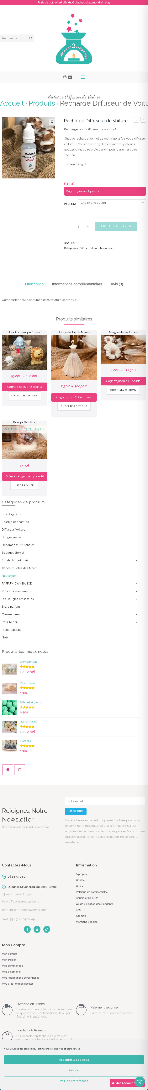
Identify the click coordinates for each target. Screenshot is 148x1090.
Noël (5, 637)
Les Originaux (11, 514)
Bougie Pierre (11, 537)
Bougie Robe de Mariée (74, 332)
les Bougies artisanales (18, 599)
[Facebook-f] (27, 929)
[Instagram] (19, 769)
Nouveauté (106, 248)
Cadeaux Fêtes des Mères (20, 568)
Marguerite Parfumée (123, 332)
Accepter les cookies (74, 1059)
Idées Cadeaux (12, 629)
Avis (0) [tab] (117, 284)
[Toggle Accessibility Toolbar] (139, 1081)
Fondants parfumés (15, 560)
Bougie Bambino (24, 422)
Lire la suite (25, 485)
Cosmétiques (11, 614)
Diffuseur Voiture (89, 248)
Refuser (74, 1070)
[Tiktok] (46, 929)
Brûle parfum (11, 606)
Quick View (24, 362)
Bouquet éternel (13, 552)
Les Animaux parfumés (24, 332)
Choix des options (24, 395)
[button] (52, 122)
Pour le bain (10, 622)
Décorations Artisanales (18, 545)
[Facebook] (8, 769)
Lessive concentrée (15, 521)
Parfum (70, 204)
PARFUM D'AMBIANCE (17, 583)
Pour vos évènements (17, 591)
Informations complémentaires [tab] (77, 284)
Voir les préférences (74, 1081)
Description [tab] (34, 284)
